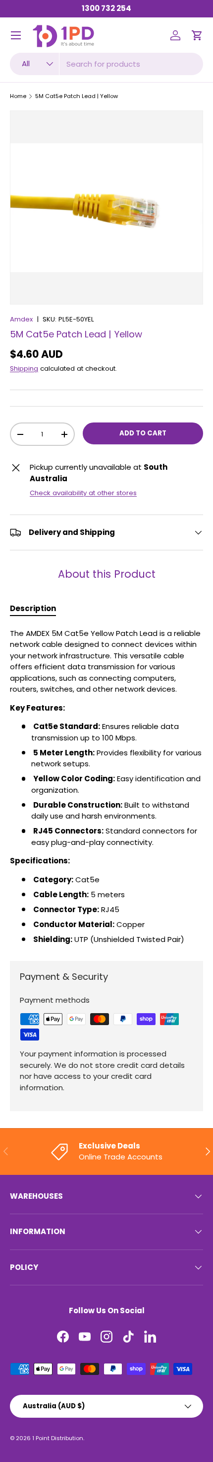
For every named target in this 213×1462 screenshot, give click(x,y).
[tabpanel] (106, 786)
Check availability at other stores (83, 493)
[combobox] (106, 64)
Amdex (21, 319)
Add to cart (142, 433)
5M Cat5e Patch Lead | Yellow (76, 96)
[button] (197, 35)
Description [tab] (33, 608)
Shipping (24, 368)
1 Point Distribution (57, 1438)
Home (18, 96)
